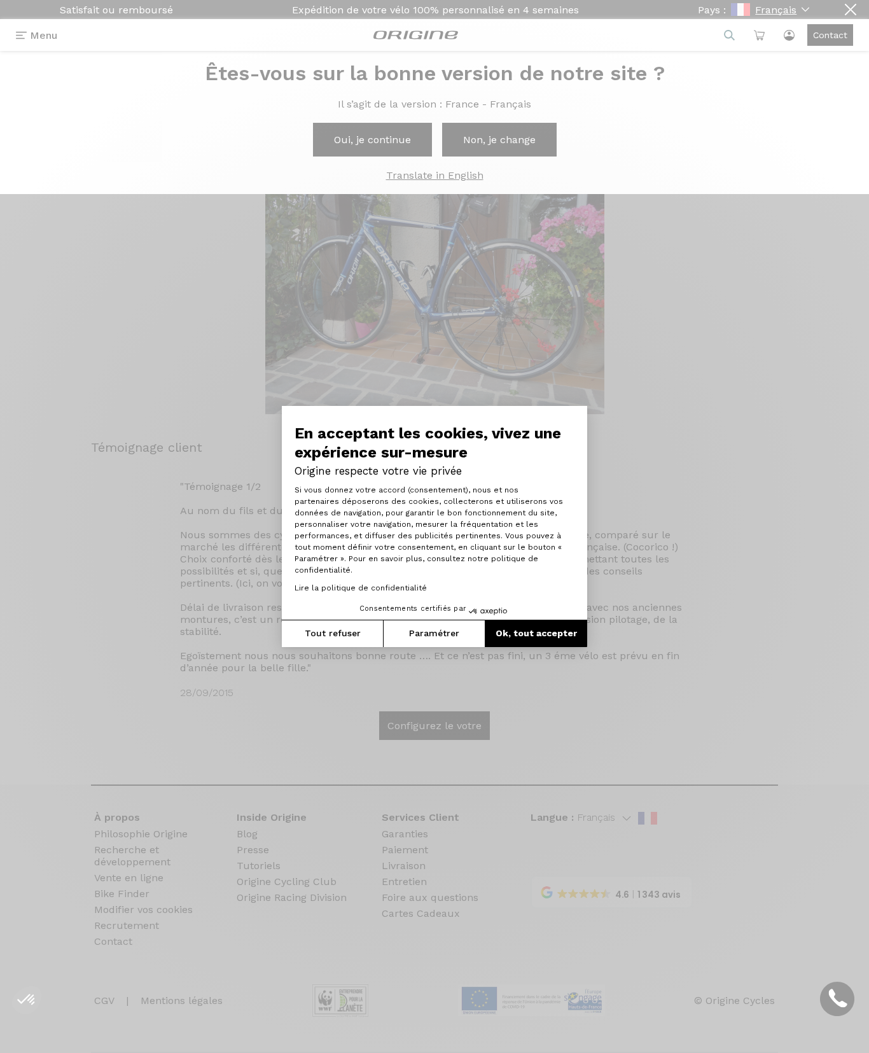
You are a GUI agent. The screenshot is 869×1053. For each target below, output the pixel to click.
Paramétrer (434, 633)
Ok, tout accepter (536, 633)
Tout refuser (333, 633)
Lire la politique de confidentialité (361, 587)
